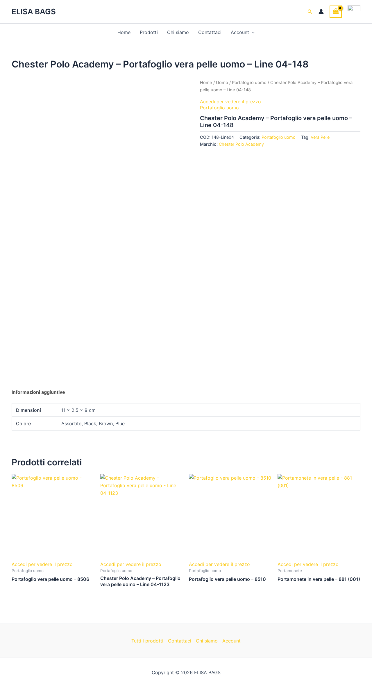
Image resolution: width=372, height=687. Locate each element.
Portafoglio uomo (249, 82)
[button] (310, 11)
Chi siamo (178, 32)
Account (240, 32)
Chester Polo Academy (241, 144)
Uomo (222, 82)
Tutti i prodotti (147, 641)
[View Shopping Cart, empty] (336, 11)
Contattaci (209, 32)
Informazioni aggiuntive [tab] (38, 392)
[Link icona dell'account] (321, 11)
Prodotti (149, 32)
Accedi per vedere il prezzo (231, 101)
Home (123, 32)
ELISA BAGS (34, 11)
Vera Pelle (320, 137)
